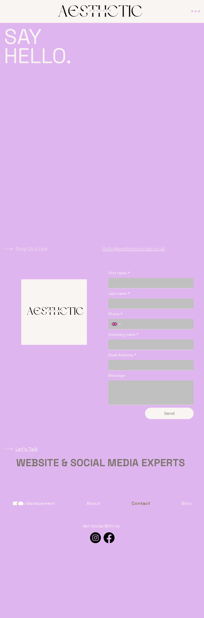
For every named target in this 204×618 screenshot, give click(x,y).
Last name (119, 293)
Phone (115, 314)
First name (119, 273)
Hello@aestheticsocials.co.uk (133, 249)
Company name (123, 334)
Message (116, 375)
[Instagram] (95, 537)
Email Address (122, 355)
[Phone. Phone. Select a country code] (117, 324)
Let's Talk (26, 449)
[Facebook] (109, 537)
